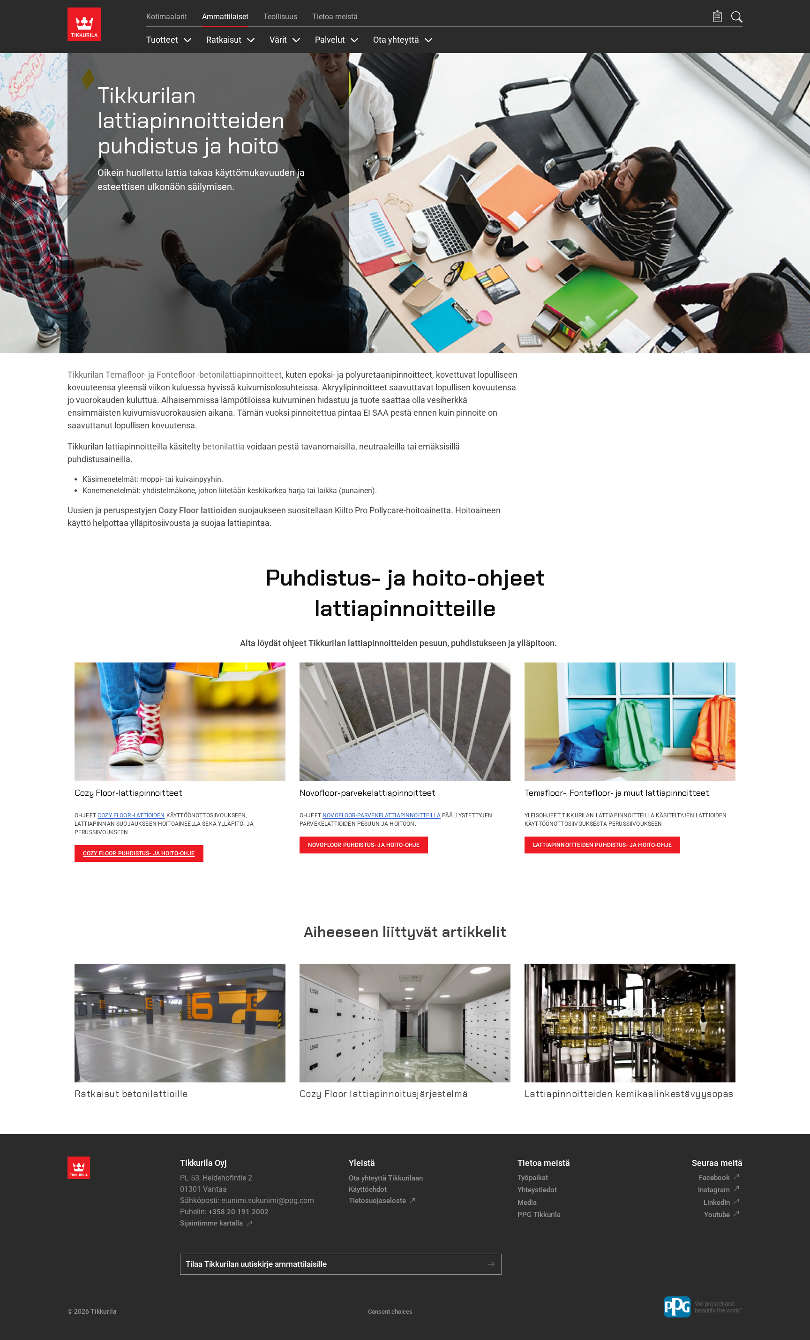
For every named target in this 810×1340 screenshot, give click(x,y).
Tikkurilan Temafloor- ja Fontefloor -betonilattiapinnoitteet (175, 375)
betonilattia (223, 446)
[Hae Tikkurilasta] (736, 17)
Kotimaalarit (166, 16)
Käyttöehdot (368, 1189)
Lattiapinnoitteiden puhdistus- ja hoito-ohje (602, 845)
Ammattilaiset (225, 16)
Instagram (714, 1190)
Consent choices (390, 1311)
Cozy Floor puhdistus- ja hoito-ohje (139, 853)
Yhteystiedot (537, 1190)
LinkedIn (717, 1202)
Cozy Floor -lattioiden (131, 815)
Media (527, 1202)
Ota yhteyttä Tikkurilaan (386, 1178)
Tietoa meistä (335, 16)
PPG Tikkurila (539, 1215)
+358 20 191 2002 (239, 1212)
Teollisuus (280, 16)
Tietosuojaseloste (377, 1200)
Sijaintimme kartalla (211, 1223)
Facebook (714, 1177)
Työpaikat (533, 1177)
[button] (717, 16)
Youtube (717, 1215)
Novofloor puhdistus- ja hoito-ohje (364, 845)
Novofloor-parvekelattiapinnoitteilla (381, 815)
